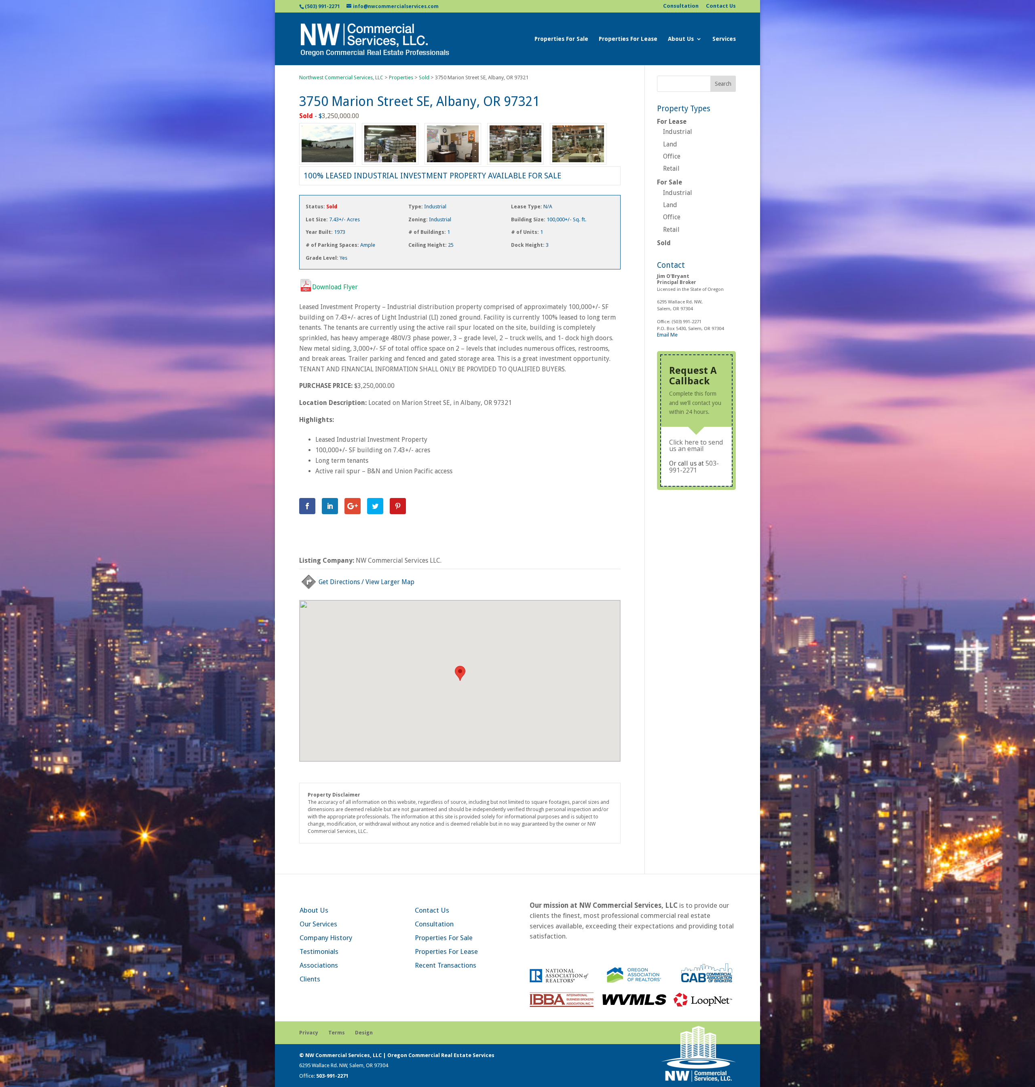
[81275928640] (515, 164)
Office (671, 156)
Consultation (681, 6)
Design (364, 1033)
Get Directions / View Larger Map (366, 582)
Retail (671, 168)
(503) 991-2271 (322, 6)
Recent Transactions (445, 965)
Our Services (318, 924)
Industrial (677, 132)
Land (670, 144)
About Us (681, 39)
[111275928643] (578, 164)
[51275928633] (453, 164)
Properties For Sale (561, 39)
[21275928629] (327, 164)
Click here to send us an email (696, 445)
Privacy (308, 1033)
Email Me (667, 335)
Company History (326, 938)
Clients (310, 979)
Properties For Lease (628, 39)
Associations (319, 965)
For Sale (669, 182)
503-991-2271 (694, 467)
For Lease (671, 121)
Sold (664, 243)
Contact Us (721, 6)
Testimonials (319, 951)
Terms (336, 1033)
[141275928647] (390, 164)
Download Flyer (335, 287)
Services (724, 39)
